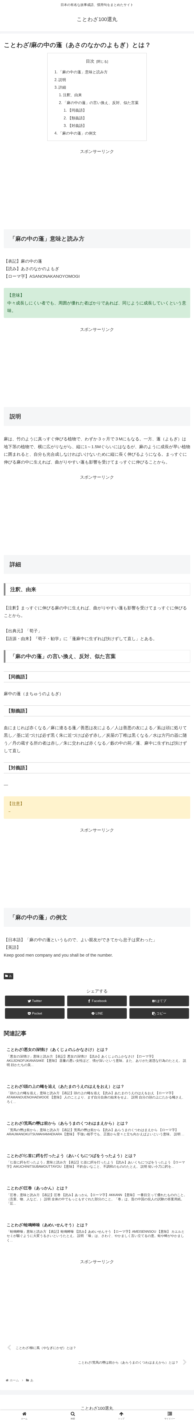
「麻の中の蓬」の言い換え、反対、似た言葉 (101, 102)
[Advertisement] (97, 188)
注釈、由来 (72, 95)
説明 (62, 80)
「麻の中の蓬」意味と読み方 (83, 72)
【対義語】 (77, 125)
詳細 (62, 87)
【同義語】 (77, 110)
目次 (90, 61)
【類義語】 (77, 118)
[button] (179, 788)
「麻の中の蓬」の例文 (77, 133)
